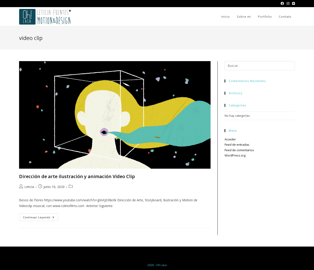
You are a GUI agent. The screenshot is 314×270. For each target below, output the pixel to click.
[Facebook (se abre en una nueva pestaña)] (282, 3)
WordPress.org (235, 155)
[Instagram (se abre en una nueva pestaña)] (288, 3)
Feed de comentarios (239, 150)
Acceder (230, 139)
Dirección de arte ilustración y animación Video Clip (77, 176)
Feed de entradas (237, 144)
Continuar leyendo (40, 218)
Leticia (29, 187)
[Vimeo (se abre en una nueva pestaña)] (293, 3)
